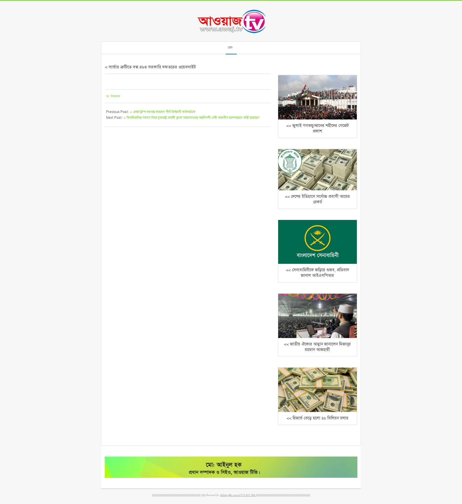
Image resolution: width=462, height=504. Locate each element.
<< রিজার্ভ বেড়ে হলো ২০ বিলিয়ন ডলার (317, 418)
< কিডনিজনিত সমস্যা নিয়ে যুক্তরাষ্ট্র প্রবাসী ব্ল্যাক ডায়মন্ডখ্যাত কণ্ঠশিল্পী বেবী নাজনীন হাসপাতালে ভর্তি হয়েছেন (191, 118)
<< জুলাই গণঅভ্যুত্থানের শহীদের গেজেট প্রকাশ (317, 128)
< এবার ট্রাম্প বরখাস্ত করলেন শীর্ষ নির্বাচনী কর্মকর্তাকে (162, 112)
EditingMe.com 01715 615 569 (237, 495)
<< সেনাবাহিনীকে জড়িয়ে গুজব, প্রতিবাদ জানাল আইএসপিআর (317, 272)
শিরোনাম (115, 96)
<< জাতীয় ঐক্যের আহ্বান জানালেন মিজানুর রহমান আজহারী (317, 347)
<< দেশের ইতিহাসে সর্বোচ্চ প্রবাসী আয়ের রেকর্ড (317, 199)
